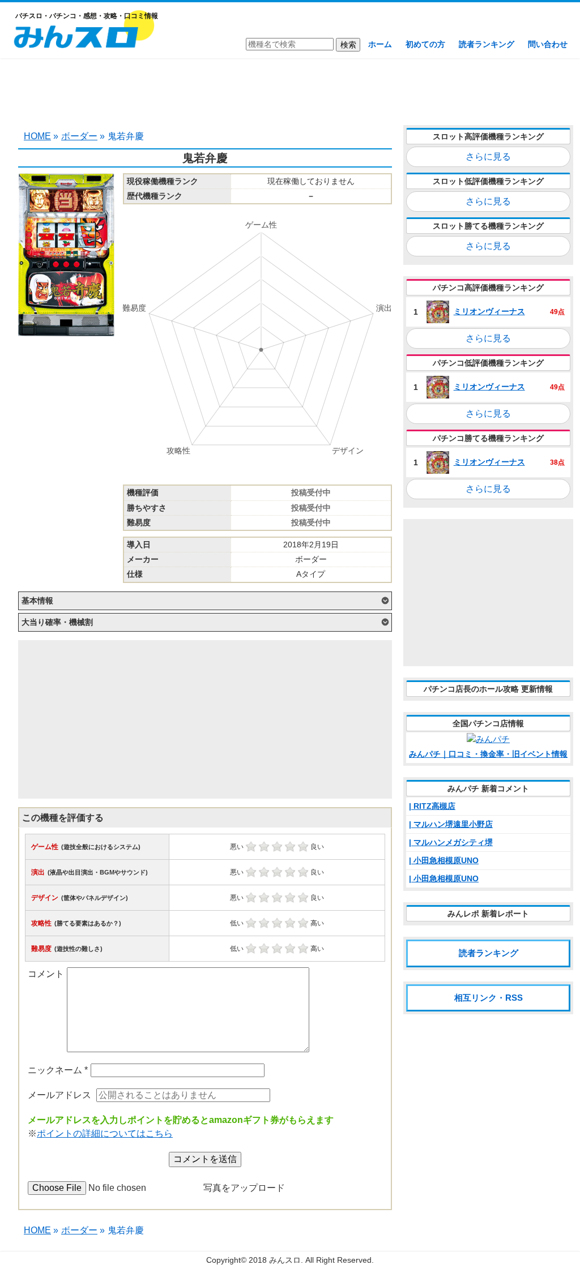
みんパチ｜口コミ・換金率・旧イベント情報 (488, 753)
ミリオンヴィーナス (489, 311)
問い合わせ (548, 44)
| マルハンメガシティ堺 (451, 842)
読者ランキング (486, 44)
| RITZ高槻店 (432, 806)
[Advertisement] (290, 90)
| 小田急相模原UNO (444, 860)
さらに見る (488, 156)
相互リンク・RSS (488, 997)
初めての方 (425, 44)
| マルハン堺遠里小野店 (451, 824)
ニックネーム (58, 1070)
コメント (46, 974)
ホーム (380, 44)
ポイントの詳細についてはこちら (105, 1133)
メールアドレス (59, 1095)
